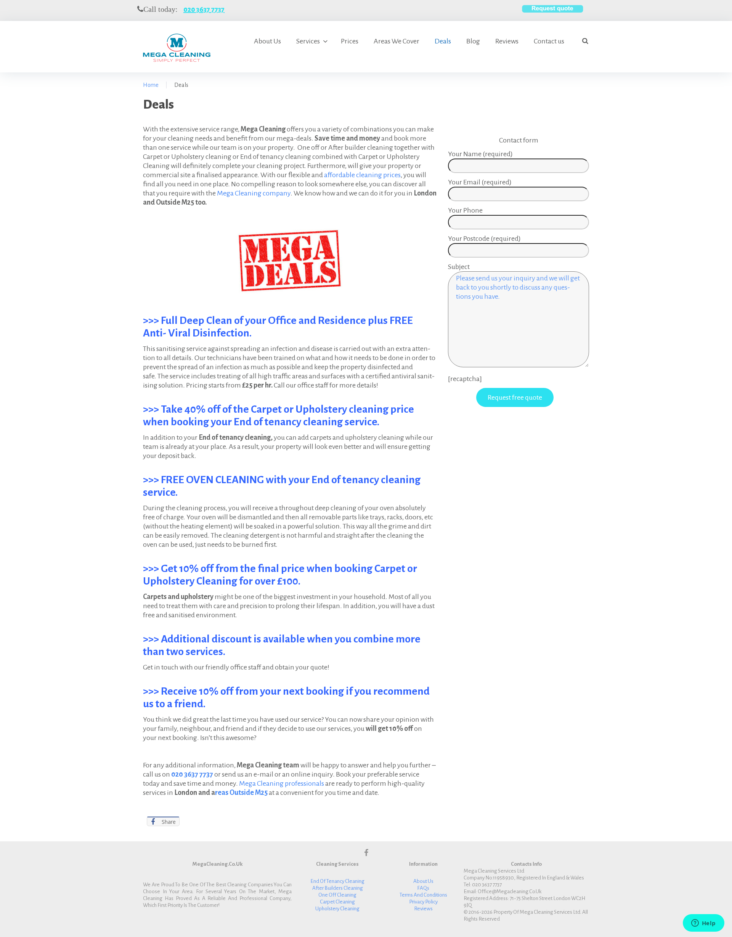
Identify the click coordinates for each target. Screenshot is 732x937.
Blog (473, 41)
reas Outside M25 (241, 792)
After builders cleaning (337, 888)
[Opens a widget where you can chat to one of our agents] (703, 923)
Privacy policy (423, 902)
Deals (443, 41)
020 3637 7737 (204, 9)
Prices (349, 41)
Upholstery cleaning (337, 908)
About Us (267, 41)
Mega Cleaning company (254, 193)
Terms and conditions (423, 895)
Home (151, 85)
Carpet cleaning (337, 902)
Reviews (506, 41)
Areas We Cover (396, 41)
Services (308, 41)
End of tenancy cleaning (337, 881)
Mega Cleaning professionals (281, 783)
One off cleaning (337, 895)
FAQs (423, 888)
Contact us (549, 41)
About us (423, 881)
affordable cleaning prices (362, 175)
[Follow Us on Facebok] (366, 853)
